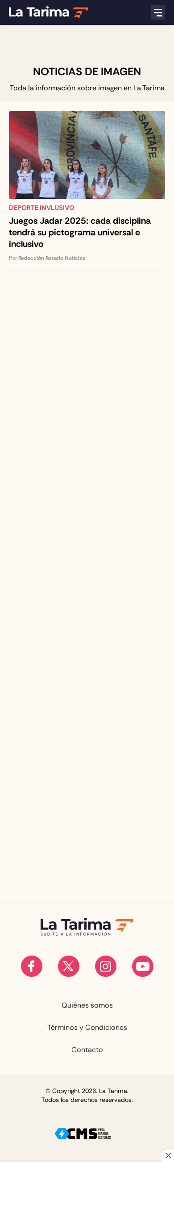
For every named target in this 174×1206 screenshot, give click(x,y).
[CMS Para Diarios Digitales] (83, 1133)
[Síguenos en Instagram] (105, 966)
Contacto (87, 1049)
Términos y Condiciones (87, 1027)
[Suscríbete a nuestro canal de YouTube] (142, 966)
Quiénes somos (87, 1005)
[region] (87, 45)
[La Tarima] (48, 12)
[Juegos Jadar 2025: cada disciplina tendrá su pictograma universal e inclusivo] (87, 190)
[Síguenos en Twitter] (68, 966)
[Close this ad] (168, 1155)
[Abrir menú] (158, 12)
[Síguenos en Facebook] (31, 966)
